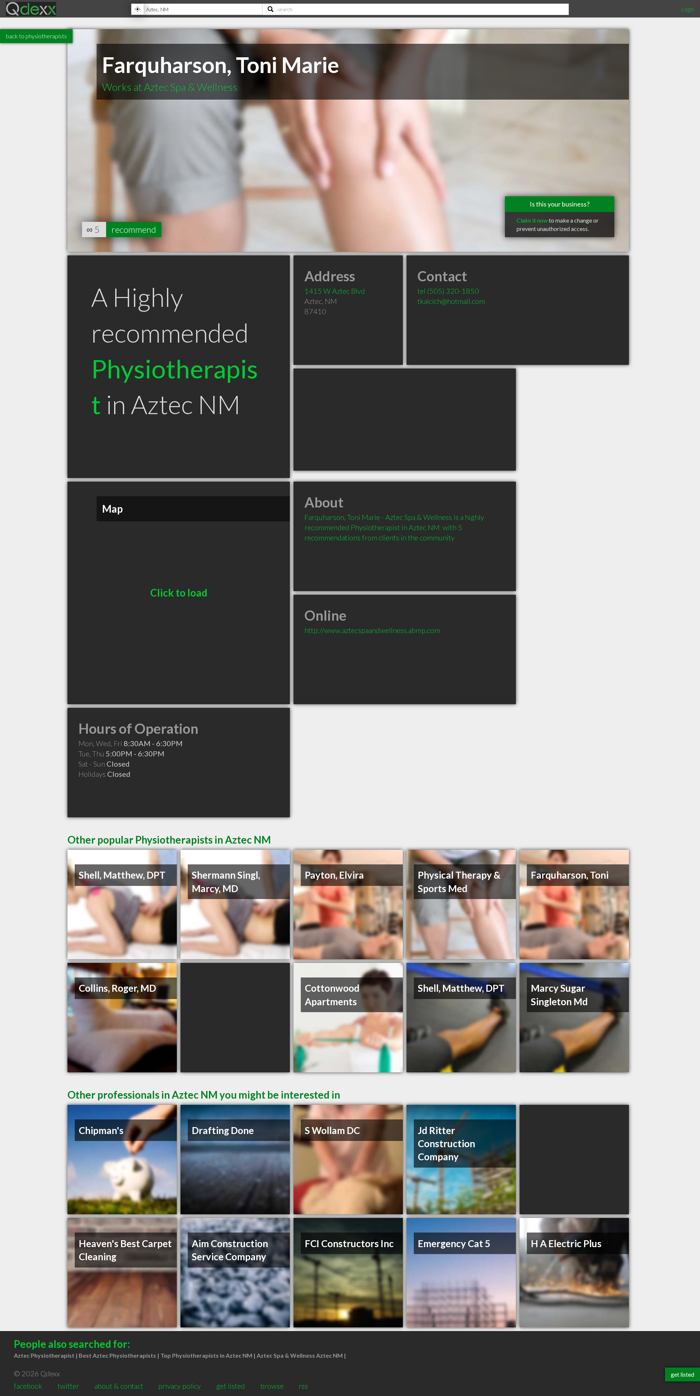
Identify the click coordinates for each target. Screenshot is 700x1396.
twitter (68, 1385)
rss (303, 1385)
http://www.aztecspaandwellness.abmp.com (372, 630)
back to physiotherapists (36, 35)
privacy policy (179, 1385)
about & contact (118, 1385)
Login (687, 8)
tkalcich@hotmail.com (451, 301)
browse (272, 1385)
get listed (230, 1385)
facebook (28, 1385)
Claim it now (532, 220)
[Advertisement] (404, 420)
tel (448, 290)
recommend (134, 229)
